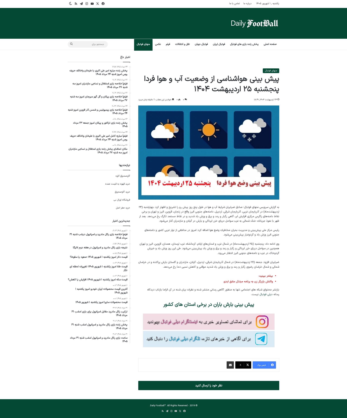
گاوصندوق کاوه (122, 176)
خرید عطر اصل (123, 208)
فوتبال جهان (201, 44)
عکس (158, 44)
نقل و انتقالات (182, 44)
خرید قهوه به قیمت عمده (117, 184)
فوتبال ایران (219, 44)
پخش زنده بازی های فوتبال (244, 44)
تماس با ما (234, 3)
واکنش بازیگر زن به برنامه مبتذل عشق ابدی (248, 282)
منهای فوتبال (143, 44)
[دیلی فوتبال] (254, 23)
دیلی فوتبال (266, 294)
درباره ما (247, 3)
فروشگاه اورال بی (121, 200)
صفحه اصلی (270, 44)
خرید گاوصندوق (122, 192)
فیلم (168, 44)
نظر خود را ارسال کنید (208, 385)
